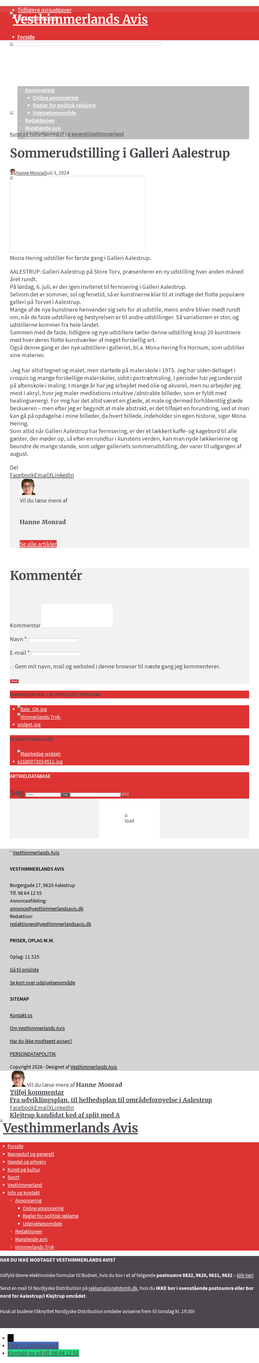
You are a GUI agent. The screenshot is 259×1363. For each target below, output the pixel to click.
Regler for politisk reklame (50, 1216)
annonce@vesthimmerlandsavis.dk (46, 908)
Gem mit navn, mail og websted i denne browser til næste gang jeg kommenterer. (117, 666)
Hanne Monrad (31, 172)
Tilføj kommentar (37, 1092)
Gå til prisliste (24, 969)
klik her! (245, 1275)
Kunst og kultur (26, 134)
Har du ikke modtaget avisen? (41, 1041)
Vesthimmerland (106, 134)
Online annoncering (43, 1208)
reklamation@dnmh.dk (113, 1288)
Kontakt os (21, 1015)
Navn (18, 639)
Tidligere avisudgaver (44, 10)
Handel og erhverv (27, 1161)
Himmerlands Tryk (34, 1247)
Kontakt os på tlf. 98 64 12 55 (43, 1353)
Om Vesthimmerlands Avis (37, 1028)
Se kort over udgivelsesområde (42, 982)
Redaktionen (28, 1231)
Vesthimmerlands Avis (94, 1067)
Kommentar (25, 625)
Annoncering (28, 1200)
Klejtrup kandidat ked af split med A (65, 1115)
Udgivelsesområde (42, 1223)
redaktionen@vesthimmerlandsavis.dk (50, 924)
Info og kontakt (24, 1192)
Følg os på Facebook (33, 1345)
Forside (26, 37)
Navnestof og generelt (65, 134)
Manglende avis (31, 1239)
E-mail (20, 652)
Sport (14, 1177)
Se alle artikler (38, 544)
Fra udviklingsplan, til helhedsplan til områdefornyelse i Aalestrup (111, 1100)
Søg (65, 794)
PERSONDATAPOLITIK (33, 1054)
